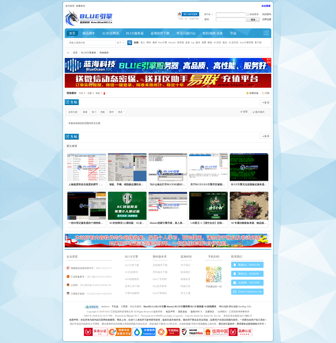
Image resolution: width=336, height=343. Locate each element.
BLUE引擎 (160, 306)
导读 (233, 33)
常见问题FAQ (186, 33)
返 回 (266, 102)
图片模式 (259, 112)
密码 (206, 19)
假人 (143, 42)
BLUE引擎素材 (88, 52)
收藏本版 (254, 93)
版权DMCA (196, 311)
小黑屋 (124, 306)
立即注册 (266, 19)
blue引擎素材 (160, 293)
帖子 (119, 42)
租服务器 (185, 279)
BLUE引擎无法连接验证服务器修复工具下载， (256, 184)
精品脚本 (88, 33)
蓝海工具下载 (132, 286)
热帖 (102, 112)
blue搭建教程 (132, 279)
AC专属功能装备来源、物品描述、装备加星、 (256, 223)
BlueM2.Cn (149, 306)
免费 (204, 42)
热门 (94, 112)
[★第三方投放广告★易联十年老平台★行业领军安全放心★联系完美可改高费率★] (168, 87)
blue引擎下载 (132, 265)
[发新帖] (72, 102)
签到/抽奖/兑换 (212, 33)
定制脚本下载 (160, 265)
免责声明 (170, 311)
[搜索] (129, 43)
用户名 (207, 14)
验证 (225, 42)
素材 (154, 42)
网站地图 (223, 306)
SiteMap (242, 306)
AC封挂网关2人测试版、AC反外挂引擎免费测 (134, 223)
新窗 (245, 111)
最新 (85, 112)
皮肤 (187, 42)
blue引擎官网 (246, 42)
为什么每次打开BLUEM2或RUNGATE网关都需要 (177, 184)
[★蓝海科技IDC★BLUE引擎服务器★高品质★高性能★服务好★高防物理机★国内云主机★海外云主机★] (168, 72)
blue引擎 (162, 42)
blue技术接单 (160, 286)
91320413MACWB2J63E (99, 293)
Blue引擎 (68, 52)
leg (192, 42)
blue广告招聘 (160, 279)
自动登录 (254, 14)
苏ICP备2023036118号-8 (99, 276)
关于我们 (185, 265)
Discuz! (130, 315)
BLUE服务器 (135, 33)
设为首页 (70, 6)
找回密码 (266, 14)
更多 (120, 112)
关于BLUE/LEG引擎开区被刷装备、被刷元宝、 (216, 184)
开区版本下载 (160, 272)
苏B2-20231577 (104, 268)
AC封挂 (217, 42)
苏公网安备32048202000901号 (95, 285)
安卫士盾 (185, 293)
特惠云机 (185, 286)
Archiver (105, 306)
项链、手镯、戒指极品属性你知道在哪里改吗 (133, 184)
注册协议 (209, 311)
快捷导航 (267, 33)
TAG (249, 306)
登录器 (180, 42)
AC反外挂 (234, 42)
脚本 (148, 42)
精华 (111, 112)
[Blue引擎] (89, 25)
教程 (210, 42)
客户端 (258, 42)
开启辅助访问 (260, 6)
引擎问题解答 (132, 293)
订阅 (267, 93)
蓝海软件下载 (160, 33)
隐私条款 (182, 311)
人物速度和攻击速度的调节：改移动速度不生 (93, 184)
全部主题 (72, 112)
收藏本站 (80, 6)
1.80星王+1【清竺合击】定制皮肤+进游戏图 (214, 223)
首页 (72, 33)
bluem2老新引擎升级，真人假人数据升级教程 (174, 223)
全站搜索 (266, 6)
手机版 (115, 306)
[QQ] (92, 306)
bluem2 (172, 42)
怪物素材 (104, 52)
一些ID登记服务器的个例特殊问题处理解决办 (93, 223)
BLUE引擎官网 (182, 306)
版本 (198, 42)
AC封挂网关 (110, 33)
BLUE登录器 (197, 306)
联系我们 (185, 272)
